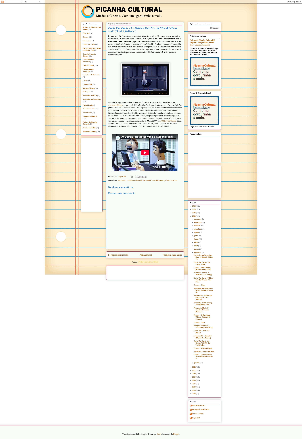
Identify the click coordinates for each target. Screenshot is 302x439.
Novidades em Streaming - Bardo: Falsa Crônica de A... (203, 290)
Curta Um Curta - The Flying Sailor (202, 263)
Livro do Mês (87, 84)
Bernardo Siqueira (198, 405)
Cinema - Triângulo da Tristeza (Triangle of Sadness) (202, 317)
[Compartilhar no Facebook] (143, 177)
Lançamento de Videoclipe (88, 70)
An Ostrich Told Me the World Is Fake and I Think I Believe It (141, 180)
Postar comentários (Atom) (148, 262)
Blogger (176, 434)
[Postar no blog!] (139, 177)
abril (196, 246)
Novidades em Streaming (92, 99)
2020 (194, 374)
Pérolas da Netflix (89, 128)
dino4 (159, 434)
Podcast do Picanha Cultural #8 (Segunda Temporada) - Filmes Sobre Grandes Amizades (202, 42)
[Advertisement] (165, 272)
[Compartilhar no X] (141, 177)
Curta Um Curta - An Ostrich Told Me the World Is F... (202, 343)
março (196, 249)
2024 (194, 213)
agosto (196, 232)
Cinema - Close (199, 285)
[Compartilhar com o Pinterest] (145, 177)
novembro (198, 222)
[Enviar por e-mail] (136, 177)
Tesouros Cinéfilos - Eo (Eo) (204, 351)
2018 (194, 380)
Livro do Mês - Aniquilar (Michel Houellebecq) (203, 337)
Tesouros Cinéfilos (89, 132)
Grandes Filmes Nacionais (88, 61)
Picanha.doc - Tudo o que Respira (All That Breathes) (203, 297)
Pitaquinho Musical (90, 116)
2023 (194, 216)
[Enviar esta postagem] (132, 177)
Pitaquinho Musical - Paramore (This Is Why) (203, 326)
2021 (194, 370)
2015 (194, 390)
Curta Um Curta (171, 180)
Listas (85, 81)
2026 (194, 206)
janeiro (197, 363)
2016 (194, 387)
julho (196, 236)
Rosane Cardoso (197, 414)
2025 (194, 209)
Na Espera (86, 92)
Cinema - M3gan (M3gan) (203, 348)
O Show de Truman (168, 121)
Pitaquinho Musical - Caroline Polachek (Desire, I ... (201, 310)
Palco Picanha (88, 105)
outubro (197, 226)
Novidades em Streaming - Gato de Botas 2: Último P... (203, 257)
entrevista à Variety (115, 105)
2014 (194, 394)
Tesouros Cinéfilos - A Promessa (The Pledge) (203, 274)
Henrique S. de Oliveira (200, 409)
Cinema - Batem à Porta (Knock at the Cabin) (202, 268)
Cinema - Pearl (199, 322)
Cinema (85, 37)
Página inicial (146, 255)
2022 (194, 367)
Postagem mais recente (118, 255)
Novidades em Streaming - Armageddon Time (203, 304)
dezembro (198, 219)
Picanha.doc (87, 113)
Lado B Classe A (88, 65)
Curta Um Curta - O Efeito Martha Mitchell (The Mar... (203, 280)
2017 (194, 384)
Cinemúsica (87, 41)
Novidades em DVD (90, 96)
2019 (194, 377)
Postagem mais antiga (172, 255)
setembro (197, 229)
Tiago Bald (196, 418)
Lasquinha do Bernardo (91, 75)
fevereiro (197, 252)
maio (196, 242)
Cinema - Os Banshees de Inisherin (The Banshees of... (203, 357)
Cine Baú (86, 33)
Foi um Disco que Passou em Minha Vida (92, 49)
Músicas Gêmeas (88, 88)
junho (196, 239)
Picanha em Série (89, 109)
